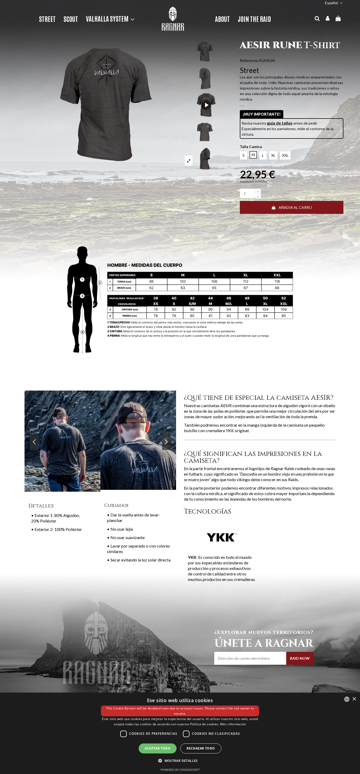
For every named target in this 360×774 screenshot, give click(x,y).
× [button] (354, 699)
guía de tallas (280, 122)
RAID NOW (300, 658)
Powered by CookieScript (180, 770)
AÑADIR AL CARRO (295, 207)
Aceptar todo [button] (158, 748)
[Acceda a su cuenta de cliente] (327, 19)
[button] (108, 18)
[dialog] (180, 733)
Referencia (249, 60)
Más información (233, 724)
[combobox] (346, 699)
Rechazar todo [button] (201, 748)
